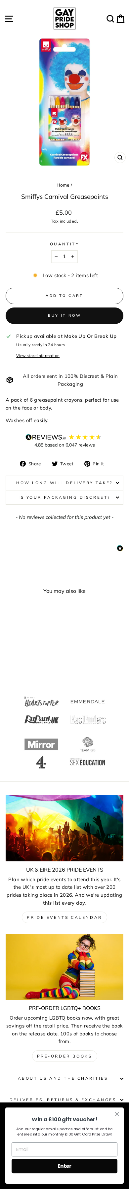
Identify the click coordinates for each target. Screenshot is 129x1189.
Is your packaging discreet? (64, 497)
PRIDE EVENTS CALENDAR (64, 917)
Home (63, 185)
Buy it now (64, 315)
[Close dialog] (117, 1114)
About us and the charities (63, 1078)
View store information (38, 355)
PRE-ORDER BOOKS (64, 1056)
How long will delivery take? (64, 482)
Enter (64, 1166)
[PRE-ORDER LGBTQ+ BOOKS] (64, 967)
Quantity (64, 243)
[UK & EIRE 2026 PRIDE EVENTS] (64, 828)
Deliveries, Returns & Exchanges (63, 1099)
